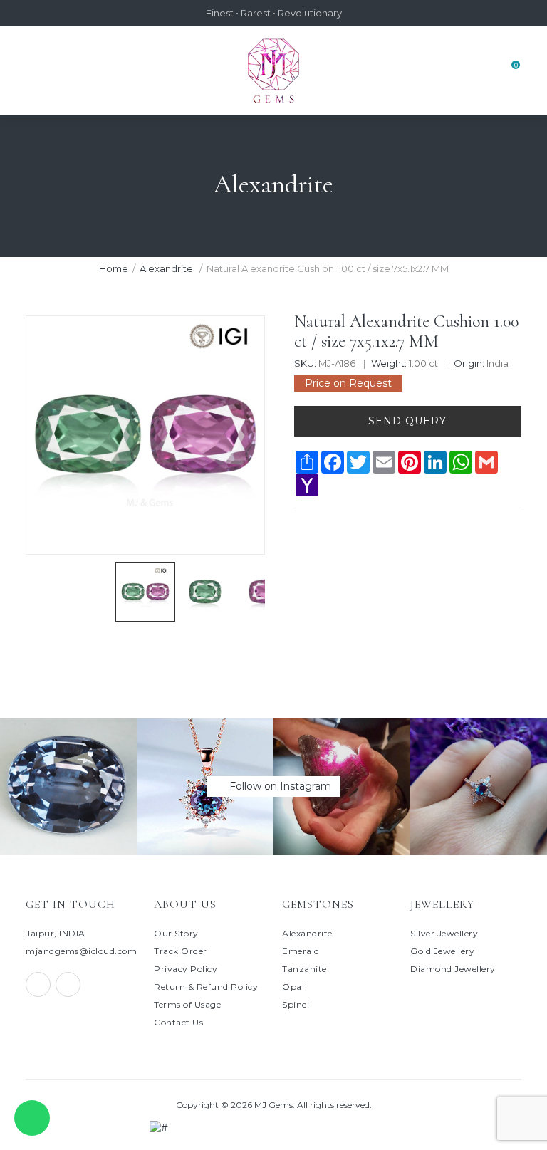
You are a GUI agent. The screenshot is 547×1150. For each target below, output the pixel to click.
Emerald (301, 951)
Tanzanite (304, 968)
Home (113, 268)
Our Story (176, 933)
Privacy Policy (185, 968)
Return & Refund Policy (206, 986)
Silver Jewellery (444, 933)
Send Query (407, 420)
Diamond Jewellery (453, 968)
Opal (293, 986)
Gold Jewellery (442, 951)
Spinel (295, 1004)
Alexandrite (167, 268)
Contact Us (178, 1022)
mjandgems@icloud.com (81, 951)
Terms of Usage (187, 1004)
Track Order (180, 951)
